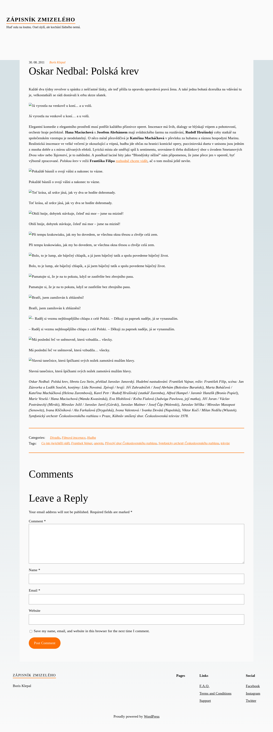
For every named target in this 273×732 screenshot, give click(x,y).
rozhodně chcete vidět (131, 161)
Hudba (91, 437)
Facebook (253, 686)
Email (34, 590)
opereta (98, 443)
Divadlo (55, 437)
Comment (37, 521)
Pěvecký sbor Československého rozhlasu (131, 443)
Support (205, 701)
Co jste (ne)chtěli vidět (55, 443)
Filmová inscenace (74, 437)
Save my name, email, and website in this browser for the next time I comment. (92, 631)
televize (225, 443)
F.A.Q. (204, 686)
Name (34, 570)
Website (34, 611)
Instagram (253, 693)
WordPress (151, 716)
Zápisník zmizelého (40, 19)
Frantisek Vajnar (81, 443)
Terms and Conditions (215, 693)
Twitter (251, 701)
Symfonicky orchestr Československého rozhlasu (188, 443)
